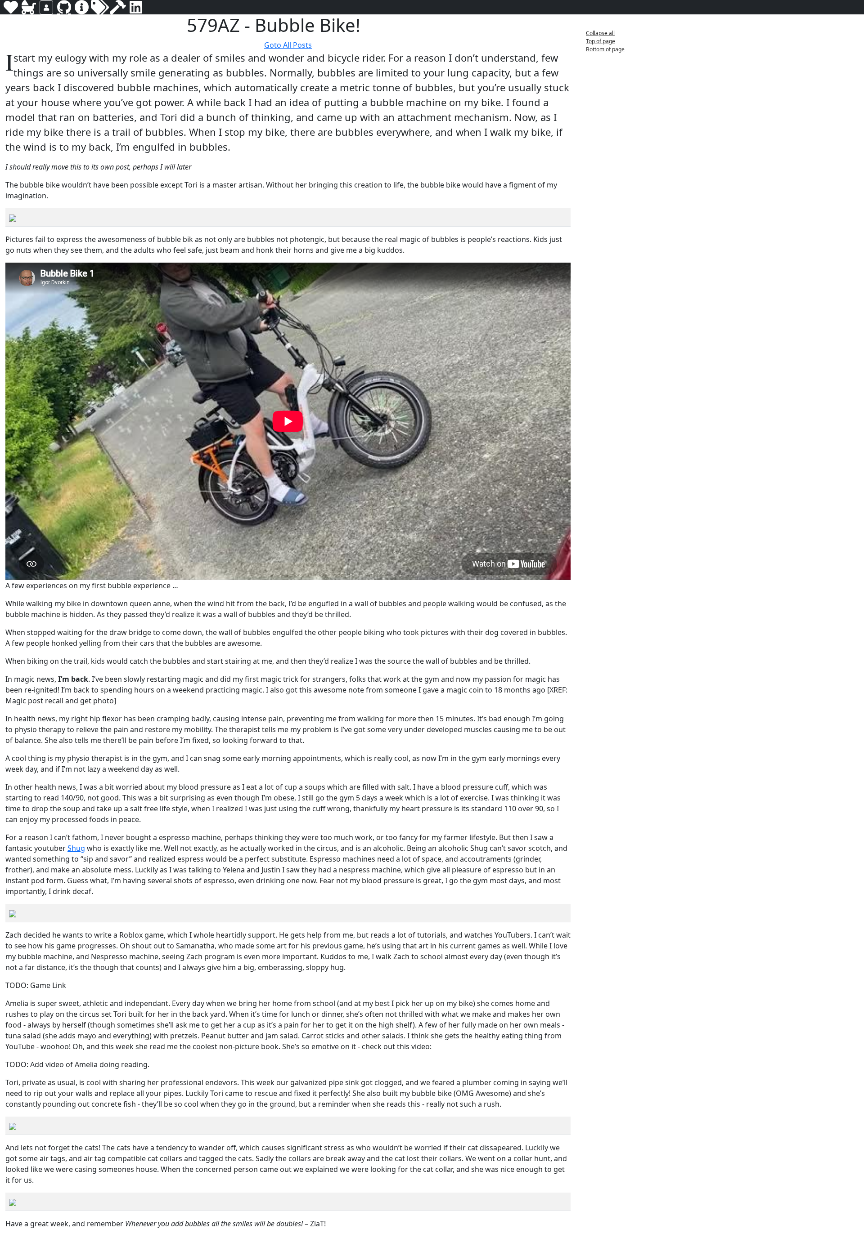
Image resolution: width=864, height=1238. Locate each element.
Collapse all (600, 33)
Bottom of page (605, 49)
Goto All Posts (288, 45)
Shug (76, 848)
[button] (367, 26)
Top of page (600, 41)
